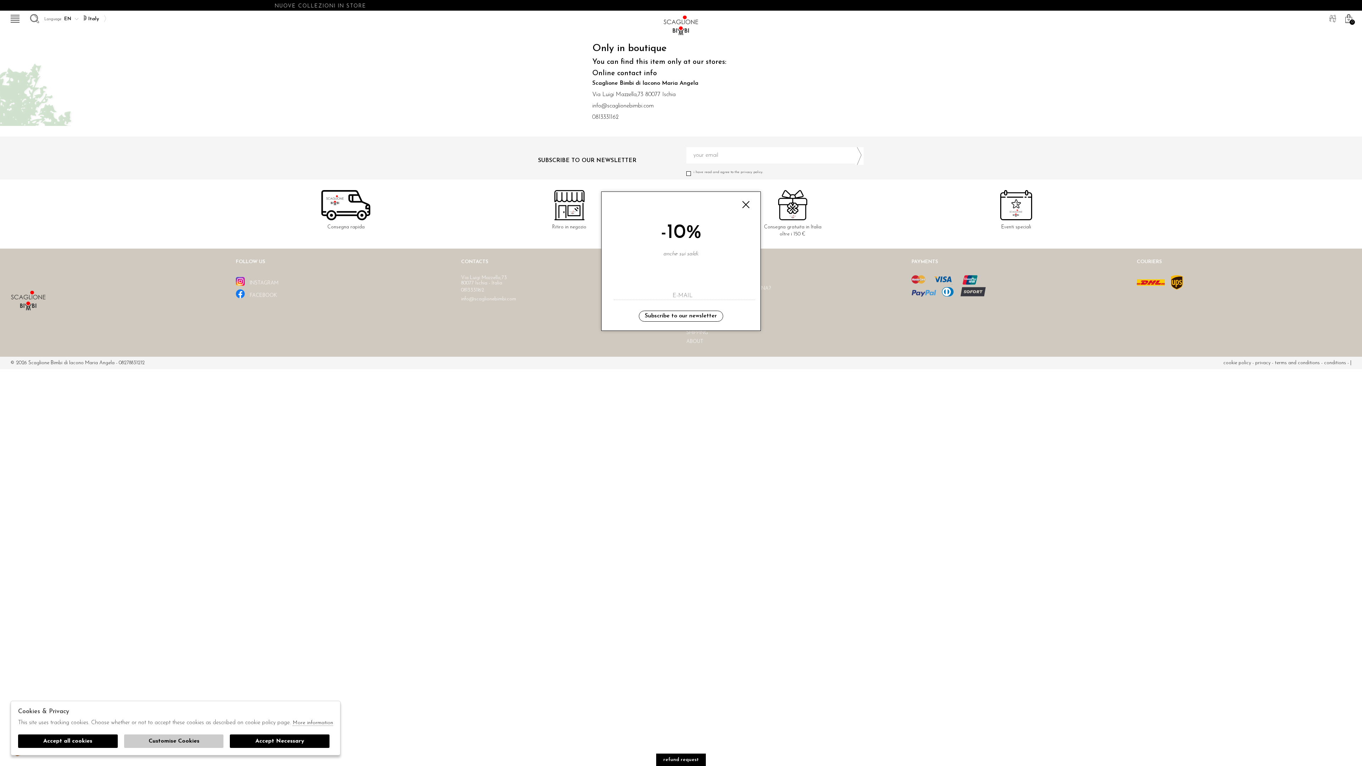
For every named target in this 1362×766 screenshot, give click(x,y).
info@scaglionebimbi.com (623, 106)
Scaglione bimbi (681, 27)
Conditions (1335, 363)
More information (313, 723)
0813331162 (605, 117)
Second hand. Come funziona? (728, 288)
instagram (263, 283)
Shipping (697, 332)
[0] (1347, 17)
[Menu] (14, 17)
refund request (681, 759)
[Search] (33, 17)
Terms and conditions (1297, 363)
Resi (691, 306)
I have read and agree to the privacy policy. (728, 172)
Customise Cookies (174, 741)
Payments (699, 324)
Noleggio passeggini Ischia (722, 279)
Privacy (1262, 363)
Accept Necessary (279, 741)
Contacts (700, 315)
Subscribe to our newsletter (681, 316)
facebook (262, 295)
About (694, 341)
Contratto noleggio (716, 297)
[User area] (1331, 17)
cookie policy (1237, 363)
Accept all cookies (67, 741)
